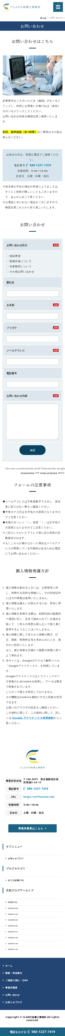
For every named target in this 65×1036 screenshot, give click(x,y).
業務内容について (20, 261)
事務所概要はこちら (30, 828)
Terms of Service (48, 473)
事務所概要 (11, 987)
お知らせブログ (16, 858)
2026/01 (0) (13, 949)
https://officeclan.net (39, 796)
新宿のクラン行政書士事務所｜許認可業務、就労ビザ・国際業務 (21, 7)
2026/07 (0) (13, 914)
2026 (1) (12, 902)
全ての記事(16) (16, 880)
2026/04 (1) (13, 932)
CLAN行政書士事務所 (35, 1017)
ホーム (43, 17)
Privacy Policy (27, 473)
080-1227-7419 (40, 165)
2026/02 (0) (13, 943)
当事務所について (20, 266)
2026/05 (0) (13, 926)
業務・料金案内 (13, 973)
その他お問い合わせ (21, 271)
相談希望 (15, 256)
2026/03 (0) (13, 937)
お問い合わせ (12, 994)
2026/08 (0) (13, 908)
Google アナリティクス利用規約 (33, 718)
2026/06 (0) (13, 920)
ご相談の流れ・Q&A (16, 980)
